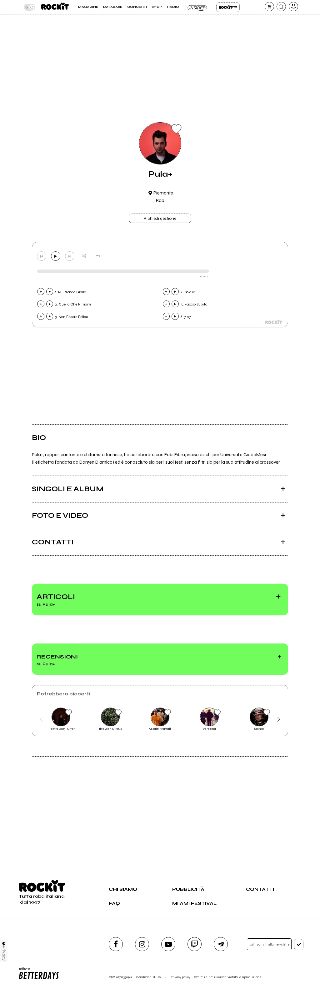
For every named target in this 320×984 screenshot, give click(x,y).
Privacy (4, 953)
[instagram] (142, 944)
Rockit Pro (228, 7)
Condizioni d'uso (148, 977)
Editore (23, 970)
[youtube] (168, 944)
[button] (41, 719)
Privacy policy (180, 977)
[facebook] (116, 944)
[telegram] (221, 944)
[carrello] (269, 6)
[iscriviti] (299, 944)
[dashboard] (293, 6)
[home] (55, 7)
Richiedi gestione (160, 218)
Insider (197, 7)
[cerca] (281, 6)
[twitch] (195, 944)
